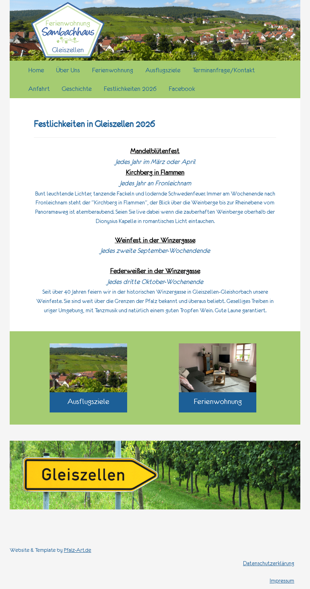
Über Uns (68, 70)
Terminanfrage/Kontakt (224, 70)
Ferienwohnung (112, 70)
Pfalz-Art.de (77, 550)
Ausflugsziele (162, 70)
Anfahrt (39, 88)
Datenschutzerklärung (268, 563)
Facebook (182, 88)
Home (36, 70)
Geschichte (77, 88)
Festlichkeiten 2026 (130, 88)
